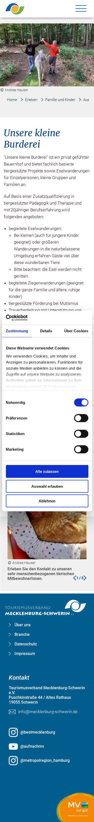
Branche (22, 634)
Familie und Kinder (60, 99)
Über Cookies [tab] (76, 331)
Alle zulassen (47, 471)
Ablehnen (47, 501)
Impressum (25, 653)
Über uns (23, 625)
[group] (47, 364)
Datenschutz (26, 644)
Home (12, 99)
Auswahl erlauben (47, 486)
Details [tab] (46, 331)
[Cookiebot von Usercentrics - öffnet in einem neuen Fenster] (28, 317)
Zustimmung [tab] (17, 331)
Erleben (31, 99)
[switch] (81, 418)
